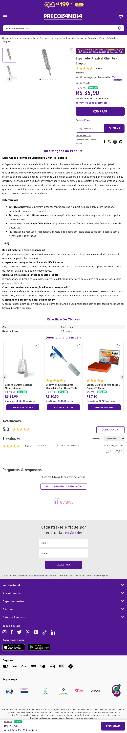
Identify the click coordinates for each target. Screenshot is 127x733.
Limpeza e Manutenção (24, 38)
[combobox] (63, 28)
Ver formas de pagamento (93, 102)
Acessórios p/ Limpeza (51, 38)
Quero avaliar (110, 429)
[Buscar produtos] (120, 28)
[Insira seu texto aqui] (63, 4)
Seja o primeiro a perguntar (63, 486)
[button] (5, 377)
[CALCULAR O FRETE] (114, 128)
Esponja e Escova (74, 38)
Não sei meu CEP (83, 135)
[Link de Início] (5, 38)
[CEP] (90, 125)
